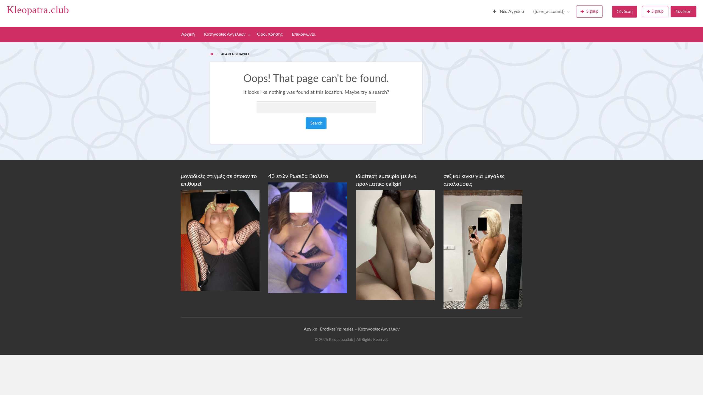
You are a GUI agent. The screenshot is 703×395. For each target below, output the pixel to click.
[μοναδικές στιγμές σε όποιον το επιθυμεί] (220, 240)
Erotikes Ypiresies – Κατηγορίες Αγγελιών (360, 329)
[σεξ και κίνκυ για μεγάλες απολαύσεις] (482, 249)
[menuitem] (508, 11)
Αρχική (188, 34)
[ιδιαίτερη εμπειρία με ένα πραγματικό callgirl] (395, 245)
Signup (592, 11)
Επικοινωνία (303, 34)
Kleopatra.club (38, 9)
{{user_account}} (549, 12)
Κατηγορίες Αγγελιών (225, 34)
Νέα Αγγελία (511, 12)
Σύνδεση (625, 12)
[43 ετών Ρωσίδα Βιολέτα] (307, 237)
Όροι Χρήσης (270, 34)
